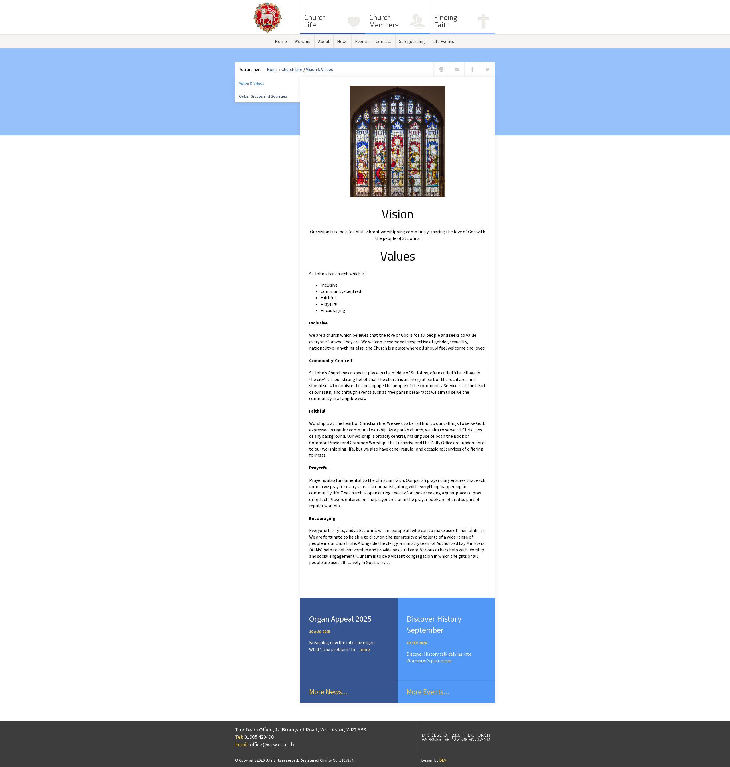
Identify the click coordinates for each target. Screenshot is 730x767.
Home (281, 41)
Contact (384, 41)
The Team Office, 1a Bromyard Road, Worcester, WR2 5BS (300, 729)
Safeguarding (412, 41)
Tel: (239, 737)
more (364, 649)
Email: (242, 744)
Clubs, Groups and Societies (263, 96)
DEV (442, 760)
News (342, 41)
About (324, 41)
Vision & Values (319, 69)
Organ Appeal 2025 (340, 619)
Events (361, 41)
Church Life (291, 69)
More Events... (428, 691)
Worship (302, 41)
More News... (328, 691)
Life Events (443, 41)
